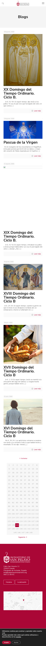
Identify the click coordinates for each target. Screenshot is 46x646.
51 (17, 487)
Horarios (9, 582)
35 (17, 480)
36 (21, 480)
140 (21, 529)
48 (37, 484)
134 (29, 525)
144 (37, 529)
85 (25, 502)
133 (25, 525)
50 (13, 487)
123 (17, 521)
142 (29, 529)
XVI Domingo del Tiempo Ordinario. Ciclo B (19, 432)
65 (9, 495)
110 (29, 514)
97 (9, 510)
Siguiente (21, 537)
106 (13, 514)
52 (21, 487)
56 (37, 487)
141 (25, 529)
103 (33, 510)
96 (37, 506)
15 (33, 469)
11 (17, 469)
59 (17, 491)
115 (17, 517)
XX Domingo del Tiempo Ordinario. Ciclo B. (19, 93)
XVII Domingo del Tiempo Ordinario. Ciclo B (19, 371)
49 (9, 487)
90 (13, 506)
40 (37, 480)
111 (33, 514)
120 (37, 517)
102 (29, 510)
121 (9, 521)
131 (17, 525)
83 (17, 502)
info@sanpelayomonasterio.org (15, 572)
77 (25, 499)
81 (9, 502)
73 (9, 499)
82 (13, 502)
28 (21, 476)
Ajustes (16, 642)
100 (21, 510)
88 (37, 502)
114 (13, 517)
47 (33, 484)
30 (29, 476)
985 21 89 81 (9, 574)
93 (25, 506)
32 (37, 476)
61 (25, 491)
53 (25, 487)
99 (17, 510)
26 (13, 476)
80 (37, 499)
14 (29, 469)
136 (37, 525)
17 (9, 473)
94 (29, 506)
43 (17, 484)
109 (25, 514)
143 (33, 529)
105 (9, 514)
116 (21, 517)
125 (25, 521)
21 (25, 473)
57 (9, 491)
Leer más (37, 111)
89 (9, 506)
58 (13, 491)
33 (9, 480)
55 (33, 487)
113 (9, 517)
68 (21, 495)
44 (21, 484)
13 (25, 469)
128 (37, 521)
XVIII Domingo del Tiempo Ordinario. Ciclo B (19, 297)
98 (13, 510)
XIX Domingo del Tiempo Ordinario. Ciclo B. (19, 236)
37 (25, 480)
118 (29, 517)
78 (29, 499)
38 (29, 480)
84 (21, 502)
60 (21, 491)
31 (33, 476)
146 (19, 532)
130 (13, 525)
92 (21, 506)
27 (17, 476)
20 (21, 473)
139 (17, 529)
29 (25, 476)
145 (15, 532)
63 (33, 491)
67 (17, 495)
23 (33, 473)
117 (25, 517)
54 (29, 487)
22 (29, 473)
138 (13, 529)
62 (29, 491)
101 (25, 510)
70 (29, 495)
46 (29, 484)
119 (33, 517)
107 (17, 514)
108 (21, 514)
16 (37, 469)
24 (37, 473)
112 (37, 514)
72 (37, 495)
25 (9, 476)
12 (21, 469)
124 (21, 521)
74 (13, 499)
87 (33, 502)
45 (25, 484)
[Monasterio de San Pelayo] (23, 3)
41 (9, 484)
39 (33, 480)
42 (13, 484)
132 (21, 525)
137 (9, 529)
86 (29, 502)
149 (31, 532)
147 (23, 532)
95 (33, 506)
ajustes (18, 637)
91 (17, 506)
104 (37, 510)
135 (33, 525)
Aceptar (6, 642)
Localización (21, 582)
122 (13, 521)
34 (13, 480)
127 (33, 521)
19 (17, 473)
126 (29, 521)
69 (25, 495)
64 (37, 491)
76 (21, 499)
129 (9, 525)
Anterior (24, 458)
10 (13, 469)
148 (27, 532)
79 (33, 499)
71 (33, 495)
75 (17, 499)
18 (13, 473)
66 (13, 495)
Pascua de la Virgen (21, 142)
